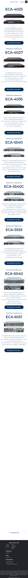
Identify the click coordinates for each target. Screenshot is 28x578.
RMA (12, 548)
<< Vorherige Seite (14, 532)
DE (23, 2)
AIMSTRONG (8, 557)
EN (21, 2)
